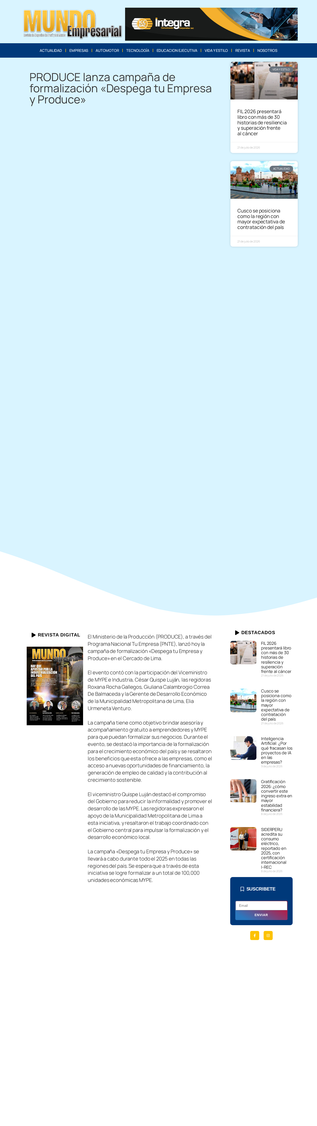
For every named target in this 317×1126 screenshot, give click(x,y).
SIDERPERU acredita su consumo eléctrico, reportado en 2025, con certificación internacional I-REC (273, 848)
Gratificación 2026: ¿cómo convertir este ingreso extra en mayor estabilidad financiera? (276, 796)
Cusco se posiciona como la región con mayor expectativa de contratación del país (261, 218)
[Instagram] (268, 935)
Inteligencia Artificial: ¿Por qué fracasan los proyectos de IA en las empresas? (276, 750)
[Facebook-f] (254, 935)
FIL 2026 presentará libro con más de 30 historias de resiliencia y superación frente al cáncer (262, 122)
